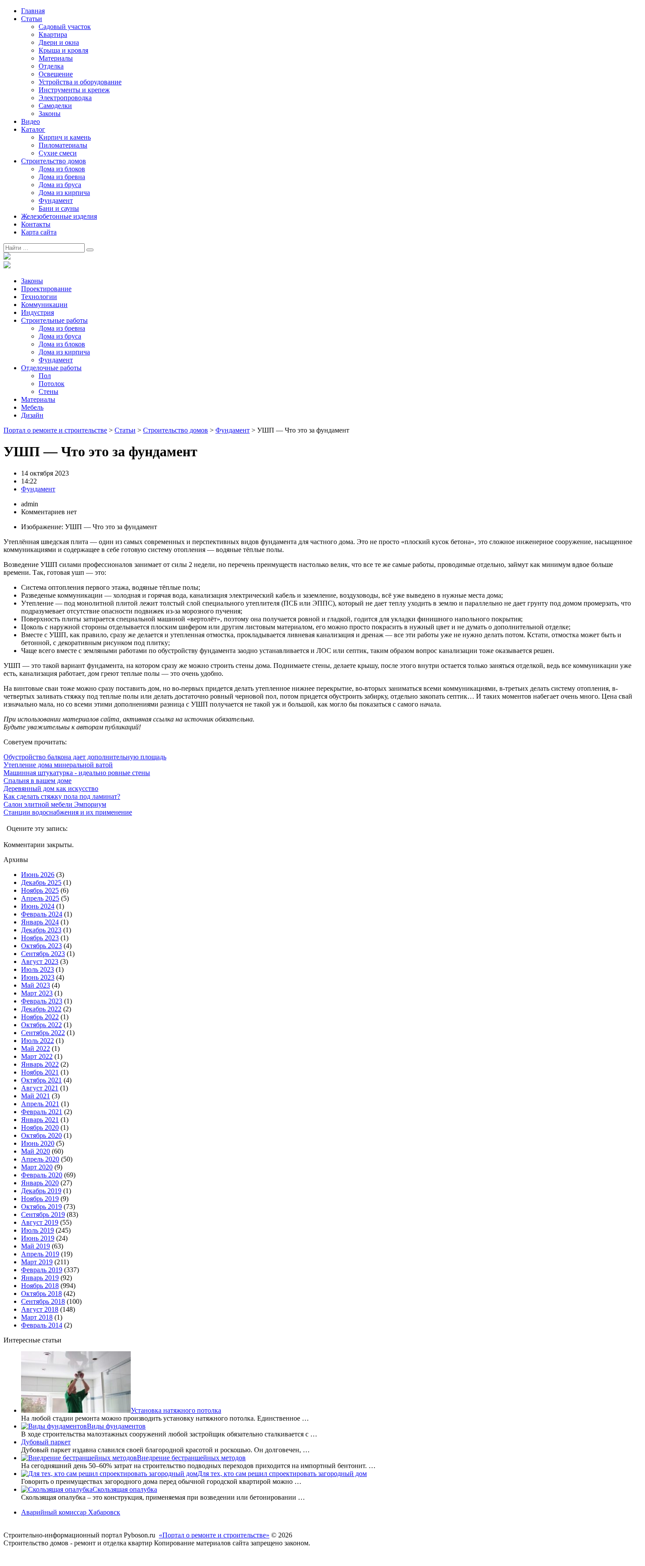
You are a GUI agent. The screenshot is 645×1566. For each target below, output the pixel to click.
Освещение (56, 74)
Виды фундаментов (116, 1426)
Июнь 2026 (37, 874)
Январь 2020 (40, 1183)
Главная (33, 10)
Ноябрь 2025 (40, 890)
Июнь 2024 (37, 906)
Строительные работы (54, 320)
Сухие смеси (58, 153)
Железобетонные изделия (59, 216)
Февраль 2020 (41, 1175)
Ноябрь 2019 (40, 1198)
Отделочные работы (51, 368)
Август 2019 (39, 1222)
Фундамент (56, 200)
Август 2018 (39, 1309)
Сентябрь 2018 (43, 1301)
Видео (30, 121)
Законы (50, 113)
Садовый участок (65, 26)
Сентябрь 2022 (43, 1032)
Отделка (51, 66)
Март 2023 (37, 993)
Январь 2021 (40, 1119)
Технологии (39, 296)
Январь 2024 (40, 922)
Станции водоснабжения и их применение (68, 812)
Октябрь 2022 (41, 1024)
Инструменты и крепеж (74, 90)
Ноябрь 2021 (40, 1072)
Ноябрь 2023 (40, 938)
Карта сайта (39, 232)
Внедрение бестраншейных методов (191, 1457)
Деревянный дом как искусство (51, 788)
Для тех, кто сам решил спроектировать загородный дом (282, 1473)
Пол (45, 375)
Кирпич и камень (65, 137)
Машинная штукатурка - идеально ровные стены (77, 772)
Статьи (31, 18)
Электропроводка (65, 97)
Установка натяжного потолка (176, 1410)
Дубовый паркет (46, 1442)
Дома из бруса (60, 184)
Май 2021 (35, 1096)
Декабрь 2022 (41, 1009)
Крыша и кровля (63, 50)
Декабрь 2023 (41, 930)
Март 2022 (37, 1056)
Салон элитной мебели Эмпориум (55, 804)
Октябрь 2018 (41, 1293)
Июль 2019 (37, 1230)
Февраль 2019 (41, 1270)
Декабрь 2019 (41, 1190)
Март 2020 (37, 1167)
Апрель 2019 (40, 1254)
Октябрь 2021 (41, 1080)
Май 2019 (35, 1246)
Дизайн (32, 415)
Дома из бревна (62, 176)
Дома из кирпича (64, 192)
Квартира (53, 34)
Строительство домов (53, 161)
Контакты (35, 224)
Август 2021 (39, 1088)
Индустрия (37, 312)
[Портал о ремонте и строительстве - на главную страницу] (7, 257)
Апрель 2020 (40, 1159)
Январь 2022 (40, 1064)
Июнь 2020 (37, 1143)
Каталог (33, 129)
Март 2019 (37, 1262)
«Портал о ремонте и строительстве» (214, 1535)
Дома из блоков (62, 169)
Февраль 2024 (41, 914)
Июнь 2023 (37, 977)
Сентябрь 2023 (43, 953)
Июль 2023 (37, 969)
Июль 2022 (37, 1040)
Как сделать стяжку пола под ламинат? (62, 796)
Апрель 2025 (40, 898)
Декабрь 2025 (41, 882)
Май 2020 (35, 1151)
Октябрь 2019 (41, 1206)
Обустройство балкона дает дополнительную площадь (85, 757)
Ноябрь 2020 (40, 1127)
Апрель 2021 (40, 1104)
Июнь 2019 (37, 1238)
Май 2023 (35, 985)
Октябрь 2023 (41, 945)
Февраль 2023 (41, 1001)
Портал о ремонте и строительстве (55, 430)
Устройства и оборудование (80, 82)
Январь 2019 (40, 1277)
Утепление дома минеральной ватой (58, 765)
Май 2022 (35, 1048)
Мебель (32, 407)
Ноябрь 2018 (40, 1285)
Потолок (51, 383)
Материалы (56, 58)
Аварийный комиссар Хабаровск (70, 1512)
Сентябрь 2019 (43, 1214)
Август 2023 (39, 961)
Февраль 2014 (41, 1325)
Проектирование (46, 288)
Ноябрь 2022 (40, 1017)
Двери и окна (59, 42)
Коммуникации (44, 304)
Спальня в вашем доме (38, 780)
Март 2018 (37, 1317)
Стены (48, 391)
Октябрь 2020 (41, 1135)
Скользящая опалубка (125, 1489)
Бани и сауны (59, 208)
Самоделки (55, 105)
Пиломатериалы (63, 145)
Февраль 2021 (41, 1111)
